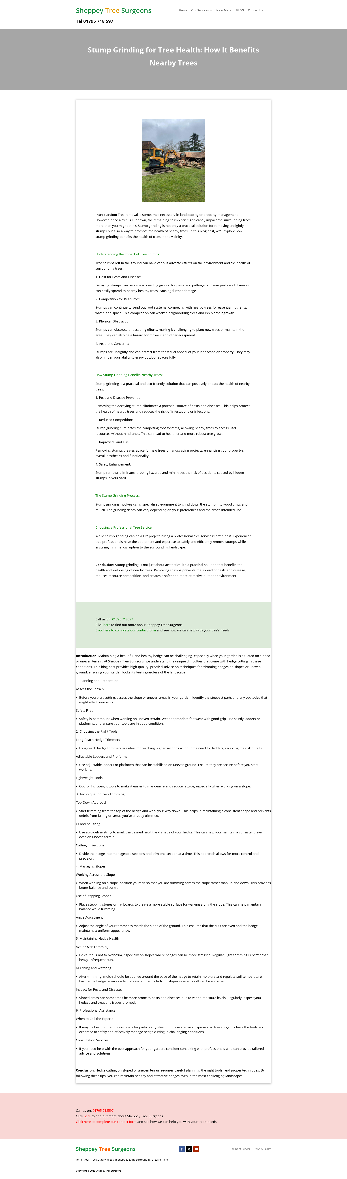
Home (183, 10)
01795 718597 (122, 619)
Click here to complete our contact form (125, 630)
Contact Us (255, 10)
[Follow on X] (189, 1149)
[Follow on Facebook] (182, 1149)
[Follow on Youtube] (196, 1149)
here (106, 625)
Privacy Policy (262, 1149)
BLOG (240, 10)
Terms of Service (240, 1149)
